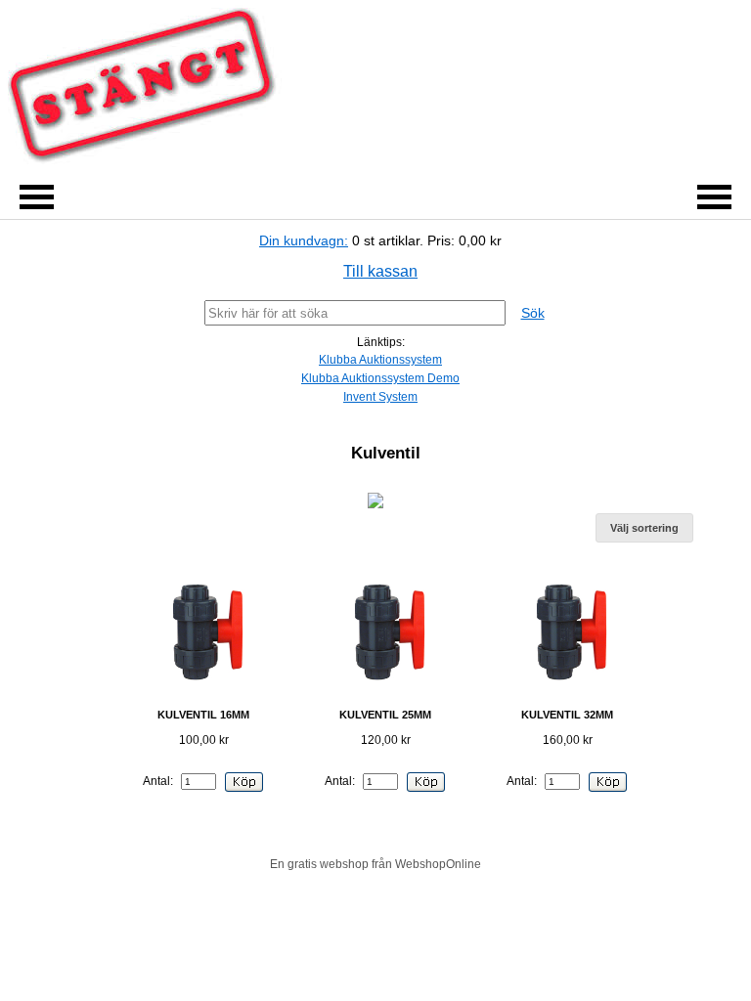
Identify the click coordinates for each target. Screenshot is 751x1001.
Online (463, 864)
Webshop (420, 864)
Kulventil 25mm (385, 714)
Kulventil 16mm (203, 714)
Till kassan (380, 271)
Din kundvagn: (303, 240)
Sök (533, 313)
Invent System (380, 397)
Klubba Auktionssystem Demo (380, 378)
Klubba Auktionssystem (380, 360)
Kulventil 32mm (567, 714)
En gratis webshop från (331, 864)
